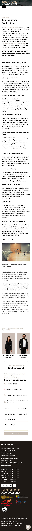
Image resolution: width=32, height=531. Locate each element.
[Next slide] (28, 342)
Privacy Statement (7, 523)
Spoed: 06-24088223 (8, 455)
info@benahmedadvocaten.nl (16, 395)
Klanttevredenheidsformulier (10, 525)
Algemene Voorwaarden (9, 521)
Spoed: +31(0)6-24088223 (15, 389)
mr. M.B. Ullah (23, 355)
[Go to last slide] (4, 342)
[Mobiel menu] (4, 6)
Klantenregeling (21, 523)
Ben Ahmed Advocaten (11, 27)
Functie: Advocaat (8, 357)
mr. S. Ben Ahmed (8, 355)
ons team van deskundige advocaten (14, 43)
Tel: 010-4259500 (7, 453)
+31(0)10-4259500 (13, 384)
